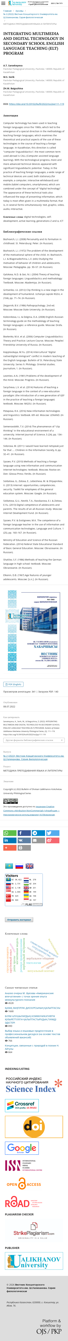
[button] (10, 833)
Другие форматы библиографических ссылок (29, 740)
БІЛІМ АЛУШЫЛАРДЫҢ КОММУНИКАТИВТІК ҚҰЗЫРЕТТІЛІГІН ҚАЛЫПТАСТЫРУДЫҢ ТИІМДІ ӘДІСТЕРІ (30, 1019)
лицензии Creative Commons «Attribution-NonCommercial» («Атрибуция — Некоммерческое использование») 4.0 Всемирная (31, 810)
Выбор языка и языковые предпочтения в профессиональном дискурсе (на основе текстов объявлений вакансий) (32, 1034)
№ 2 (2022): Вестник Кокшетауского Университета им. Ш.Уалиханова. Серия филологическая (30, 16)
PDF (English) (14, 684)
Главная (7, 10)
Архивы (19, 10)
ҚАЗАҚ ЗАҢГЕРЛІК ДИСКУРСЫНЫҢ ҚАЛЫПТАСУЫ (32, 1007)
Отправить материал (19, 919)
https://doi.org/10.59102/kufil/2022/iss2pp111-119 (36, 103)
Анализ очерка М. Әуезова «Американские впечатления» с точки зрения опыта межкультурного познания (29, 996)
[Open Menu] (3, 3)
